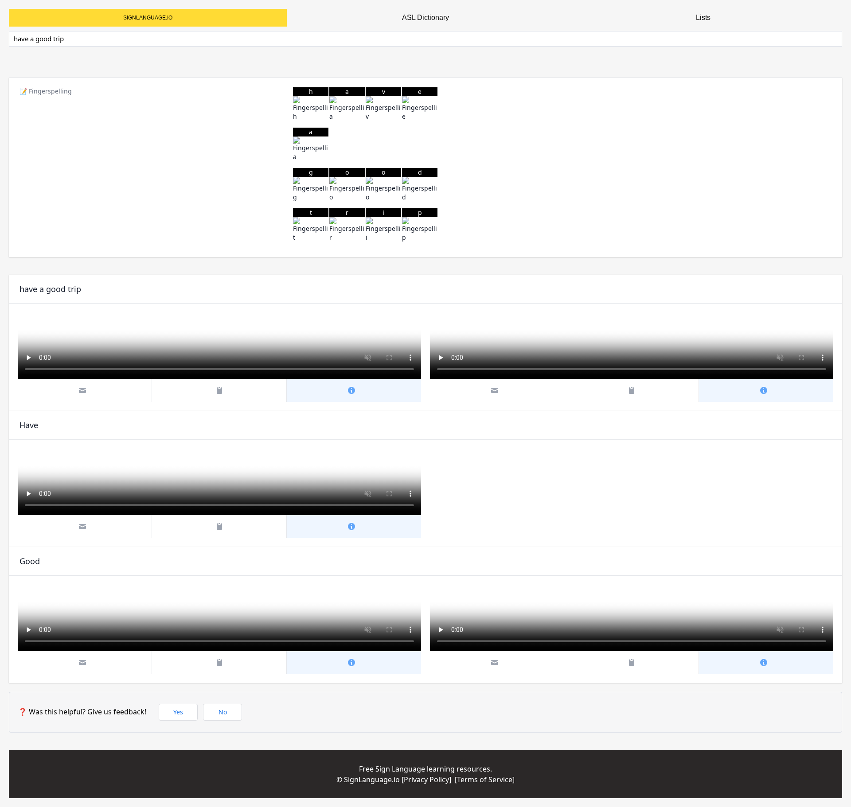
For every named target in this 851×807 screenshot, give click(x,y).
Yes (178, 712)
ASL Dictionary (425, 17)
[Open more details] (354, 390)
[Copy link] (219, 390)
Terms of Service (484, 779)
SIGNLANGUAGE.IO (147, 18)
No (223, 712)
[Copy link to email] (85, 390)
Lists (703, 17)
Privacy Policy (426, 779)
